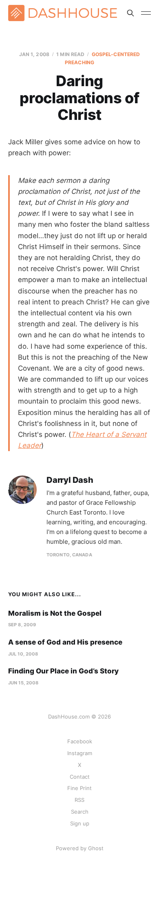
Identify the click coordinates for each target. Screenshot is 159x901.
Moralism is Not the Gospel (55, 613)
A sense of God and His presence (65, 642)
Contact (80, 776)
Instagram (79, 753)
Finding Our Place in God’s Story (63, 671)
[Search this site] (130, 13)
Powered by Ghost (80, 848)
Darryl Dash (69, 480)
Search (79, 811)
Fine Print (79, 788)
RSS (79, 800)
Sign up (79, 823)
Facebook (79, 741)
